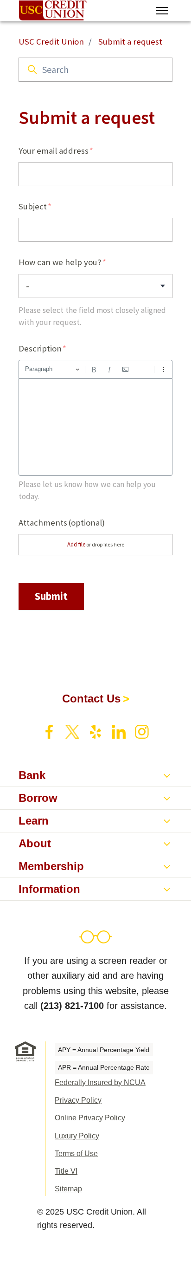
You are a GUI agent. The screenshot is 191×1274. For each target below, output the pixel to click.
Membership (51, 866)
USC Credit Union (51, 41)
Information (49, 889)
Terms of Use (76, 1153)
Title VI (66, 1171)
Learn (34, 820)
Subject (33, 206)
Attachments (62, 522)
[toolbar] (95, 369)
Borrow (38, 798)
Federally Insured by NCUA (100, 1082)
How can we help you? (60, 262)
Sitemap (68, 1189)
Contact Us (91, 698)
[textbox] (95, 427)
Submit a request (130, 41)
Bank (32, 775)
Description (40, 348)
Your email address (54, 150)
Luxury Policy (77, 1136)
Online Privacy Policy (90, 1118)
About (35, 843)
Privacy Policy (78, 1100)
